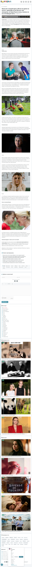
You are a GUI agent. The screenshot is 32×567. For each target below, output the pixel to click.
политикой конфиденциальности (14, 565)
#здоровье (21, 539)
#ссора (4, 268)
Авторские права (5, 555)
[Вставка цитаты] (11, 284)
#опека (4, 267)
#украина (15, 544)
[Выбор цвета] (9, 284)
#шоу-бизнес (21, 544)
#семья (26, 267)
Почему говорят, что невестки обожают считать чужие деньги (12, 261)
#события (3, 544)
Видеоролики (5, 310)
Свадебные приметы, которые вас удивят (9, 475)
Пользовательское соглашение (7, 556)
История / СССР (5, 332)
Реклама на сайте (5, 554)
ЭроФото (4, 317)
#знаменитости (26, 539)
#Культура (3, 537)
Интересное (5, 334)
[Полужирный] (2, 284)
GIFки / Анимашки (6, 311)
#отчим (12, 267)
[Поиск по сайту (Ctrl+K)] (2, 565)
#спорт (9, 544)
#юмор (3, 545)
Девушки (4, 316)
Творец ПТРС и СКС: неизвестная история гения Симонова (11, 377)
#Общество (11, 537)
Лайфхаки (4, 330)
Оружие (4, 322)
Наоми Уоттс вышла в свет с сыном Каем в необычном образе (11, 396)
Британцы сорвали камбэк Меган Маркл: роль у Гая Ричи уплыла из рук (12, 456)
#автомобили (4, 539)
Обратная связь (5, 552)
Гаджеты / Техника (6, 321)
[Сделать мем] (29, 29)
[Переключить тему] (30, 2)
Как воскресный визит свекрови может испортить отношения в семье (14, 262)
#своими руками (26, 542)
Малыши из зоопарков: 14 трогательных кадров (9, 415)
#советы (6, 544)
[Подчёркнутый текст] (5, 284)
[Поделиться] (19, 16)
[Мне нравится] (26, 16)
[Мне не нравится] (28, 16)
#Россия (15, 537)
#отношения (8, 267)
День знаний (5, 307)
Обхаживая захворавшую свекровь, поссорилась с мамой (12, 258)
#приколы (8, 542)
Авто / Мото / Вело (6, 320)
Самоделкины (5, 327)
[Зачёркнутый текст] (7, 284)
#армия (9, 539)
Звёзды (4, 315)
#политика (3, 542)
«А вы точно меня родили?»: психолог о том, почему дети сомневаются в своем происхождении (16, 512)
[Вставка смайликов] (8, 284)
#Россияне (19, 537)
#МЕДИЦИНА (7, 537)
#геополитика (13, 539)
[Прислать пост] (23, 2)
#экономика (25, 544)
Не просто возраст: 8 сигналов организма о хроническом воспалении (12, 531)
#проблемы (16, 267)
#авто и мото (25, 537)
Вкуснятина (5, 325)
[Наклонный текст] (4, 284)
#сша (12, 544)
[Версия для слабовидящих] (26, 2)
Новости (4, 331)
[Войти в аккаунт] (28, 2)
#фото (18, 544)
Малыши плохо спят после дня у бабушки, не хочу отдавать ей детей (13, 255)
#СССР (22, 537)
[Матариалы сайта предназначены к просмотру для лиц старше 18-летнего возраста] (5, 562)
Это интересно (5, 6)
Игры (4, 312)
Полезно (4, 335)
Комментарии (5, 551)
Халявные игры (5, 336)
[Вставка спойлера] (12, 284)
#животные (17, 539)
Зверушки (4, 326)
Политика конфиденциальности (7, 559)
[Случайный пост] (21, 2)
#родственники (21, 267)
